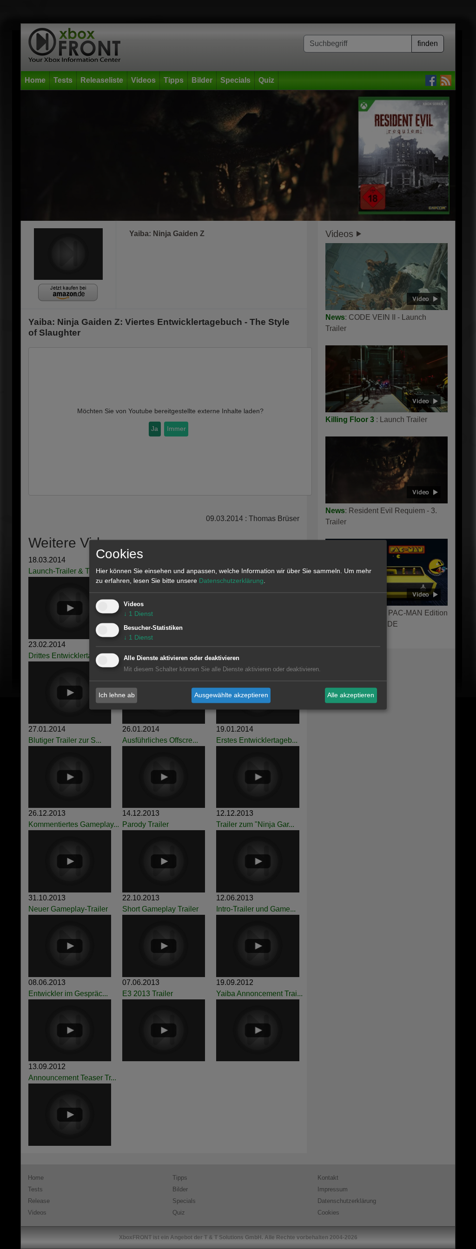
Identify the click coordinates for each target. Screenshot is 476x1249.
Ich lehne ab (117, 695)
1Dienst (138, 613)
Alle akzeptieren (350, 695)
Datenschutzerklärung (231, 580)
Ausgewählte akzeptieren (231, 695)
